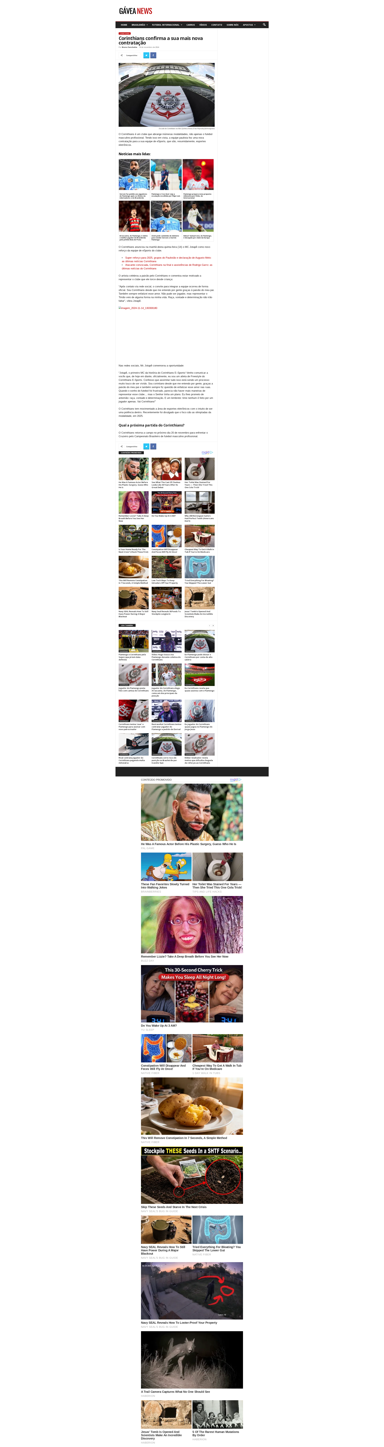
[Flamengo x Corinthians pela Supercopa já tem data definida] (134, 641)
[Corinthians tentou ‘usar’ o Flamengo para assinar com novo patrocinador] (134, 711)
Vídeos (203, 24)
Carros (190, 24)
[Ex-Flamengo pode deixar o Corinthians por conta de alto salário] (200, 641)
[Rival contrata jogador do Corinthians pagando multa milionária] (134, 744)
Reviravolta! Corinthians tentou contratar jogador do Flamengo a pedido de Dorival (166, 727)
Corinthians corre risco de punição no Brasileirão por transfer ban (164, 760)
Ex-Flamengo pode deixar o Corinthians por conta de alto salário (198, 657)
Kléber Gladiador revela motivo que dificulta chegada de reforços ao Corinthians (199, 760)
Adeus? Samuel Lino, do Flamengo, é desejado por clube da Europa (197, 237)
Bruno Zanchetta (129, 47)
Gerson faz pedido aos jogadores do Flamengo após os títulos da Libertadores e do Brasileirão (133, 196)
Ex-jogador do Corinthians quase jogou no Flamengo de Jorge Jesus (198, 727)
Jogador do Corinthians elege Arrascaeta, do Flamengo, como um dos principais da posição (166, 692)
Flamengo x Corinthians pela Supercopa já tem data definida (132, 657)
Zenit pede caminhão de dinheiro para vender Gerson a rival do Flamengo (165, 238)
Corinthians (125, 33)
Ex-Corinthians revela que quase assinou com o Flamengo (199, 689)
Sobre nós (232, 24)
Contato (216, 24)
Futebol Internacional (166, 24)
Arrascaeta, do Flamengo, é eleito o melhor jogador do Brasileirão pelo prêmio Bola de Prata (134, 238)
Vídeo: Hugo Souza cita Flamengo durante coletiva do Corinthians (166, 657)
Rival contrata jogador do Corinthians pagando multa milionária (132, 760)
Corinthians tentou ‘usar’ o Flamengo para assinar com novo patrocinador (132, 727)
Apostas (248, 24)
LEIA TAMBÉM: (127, 625)
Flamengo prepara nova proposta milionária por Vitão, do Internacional (197, 196)
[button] (264, 24)
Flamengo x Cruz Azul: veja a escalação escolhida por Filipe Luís (166, 195)
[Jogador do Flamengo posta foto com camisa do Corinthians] (134, 675)
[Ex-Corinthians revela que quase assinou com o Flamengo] (200, 675)
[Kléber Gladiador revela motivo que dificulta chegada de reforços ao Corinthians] (200, 744)
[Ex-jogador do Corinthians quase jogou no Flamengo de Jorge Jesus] (200, 711)
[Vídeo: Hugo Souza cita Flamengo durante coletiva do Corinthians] (167, 641)
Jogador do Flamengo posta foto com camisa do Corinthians (134, 689)
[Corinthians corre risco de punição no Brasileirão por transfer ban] (167, 744)
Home (124, 24)
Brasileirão (138, 24)
